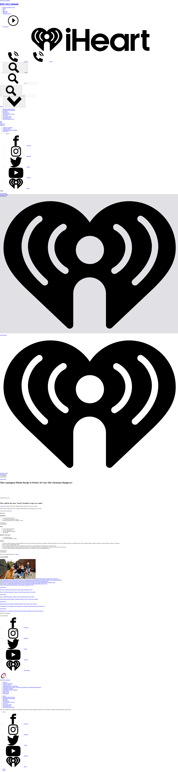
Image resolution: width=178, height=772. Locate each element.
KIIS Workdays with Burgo (9, 110)
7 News (1, 506)
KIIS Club (5, 12)
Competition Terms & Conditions (10, 130)
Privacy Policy (6, 691)
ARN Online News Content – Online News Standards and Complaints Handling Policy (22, 687)
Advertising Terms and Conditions (10, 686)
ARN (4, 769)
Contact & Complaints (8, 127)
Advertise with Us (7, 13)
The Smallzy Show (7, 117)
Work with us (6, 131)
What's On (5, 11)
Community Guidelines (8, 688)
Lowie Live (5, 115)
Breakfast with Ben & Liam (9, 7)
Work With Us (6, 693)
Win (4, 10)
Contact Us (2, 124)
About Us (5, 682)
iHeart (4, 770)
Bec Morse (5, 111)
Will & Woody (6, 112)
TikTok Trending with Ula (8, 119)
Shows (4, 8)
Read (1, 122)
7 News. (17, 554)
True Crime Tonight (7, 116)
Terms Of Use (6, 692)
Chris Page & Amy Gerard (8, 114)
